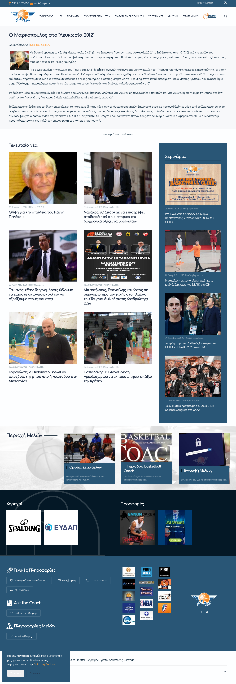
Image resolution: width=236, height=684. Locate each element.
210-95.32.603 (22, 589)
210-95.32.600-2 (98, 580)
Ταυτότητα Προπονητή (129, 16)
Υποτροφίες (156, 16)
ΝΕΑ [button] (60, 16)
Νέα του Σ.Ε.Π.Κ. (40, 45)
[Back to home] (23, 16)
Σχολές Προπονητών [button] (97, 16)
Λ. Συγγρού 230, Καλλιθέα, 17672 (31, 580)
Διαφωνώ (35, 673)
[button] (211, 16)
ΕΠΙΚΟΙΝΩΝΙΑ (205, 3)
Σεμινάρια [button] (73, 16)
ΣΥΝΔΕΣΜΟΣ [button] (46, 16)
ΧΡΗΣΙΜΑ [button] (173, 16)
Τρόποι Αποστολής (111, 660)
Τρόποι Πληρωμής (88, 660)
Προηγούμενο (112, 134)
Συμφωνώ (15, 673)
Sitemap (129, 660)
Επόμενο (126, 134)
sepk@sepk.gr (42, 3)
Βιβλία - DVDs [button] (190, 16)
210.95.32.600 (20, 3)
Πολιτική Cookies (44, 664)
